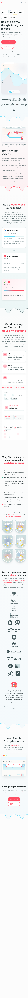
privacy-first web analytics (13, 516)
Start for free (14, 799)
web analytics (15, 745)
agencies (5, 580)
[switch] (10, 92)
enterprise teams (13, 580)
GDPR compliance (12, 514)
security (19, 514)
